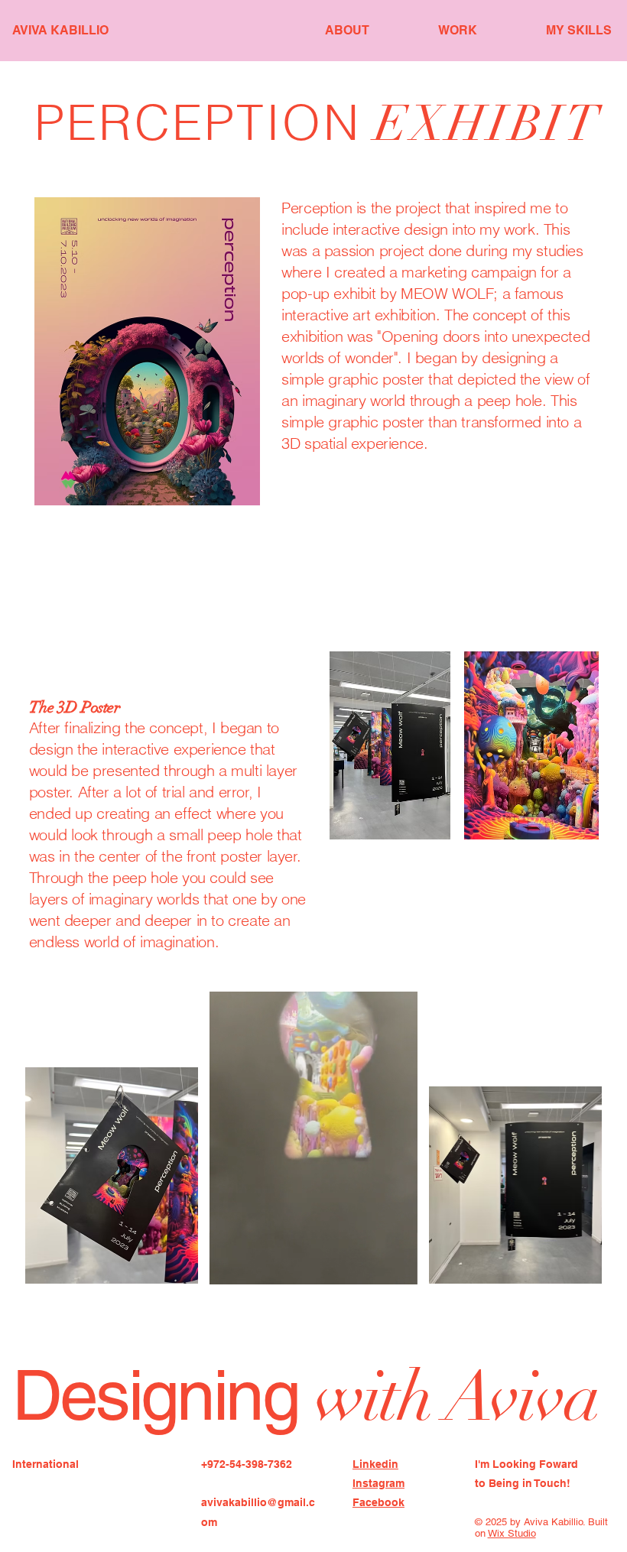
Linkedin (375, 1464)
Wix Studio (512, 1533)
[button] (390, 1266)
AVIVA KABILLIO (60, 30)
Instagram (378, 1483)
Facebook (378, 1502)
